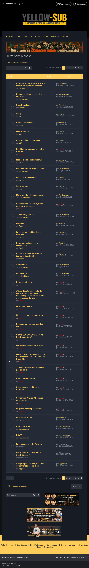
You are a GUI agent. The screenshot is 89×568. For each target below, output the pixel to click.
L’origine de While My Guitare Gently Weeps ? (28, 454)
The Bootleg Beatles (25, 214)
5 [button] (75, 68)
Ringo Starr (83, 545)
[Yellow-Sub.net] (44, 18)
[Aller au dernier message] (66, 84)
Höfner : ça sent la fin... (26, 122)
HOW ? (19, 435)
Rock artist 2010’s (24, 417)
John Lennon (52, 545)
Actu (3, 545)
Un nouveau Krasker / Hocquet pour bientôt (29, 399)
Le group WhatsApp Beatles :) (29, 409)
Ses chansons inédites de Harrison (27, 388)
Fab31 (21, 226)
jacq (20, 116)
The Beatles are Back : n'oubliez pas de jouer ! (30, 368)
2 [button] (66, 68)
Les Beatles (22, 545)
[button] (81, 67)
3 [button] (69, 68)
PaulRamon (23, 99)
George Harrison (68, 545)
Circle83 (22, 88)
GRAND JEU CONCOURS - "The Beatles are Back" (29, 336)
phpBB (13, 563)
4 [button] (72, 68)
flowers (21, 125)
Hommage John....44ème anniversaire (27, 244)
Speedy (22, 108)
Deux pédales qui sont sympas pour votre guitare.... (29, 205)
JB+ (20, 143)
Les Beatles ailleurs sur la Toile (29, 345)
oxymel (21, 163)
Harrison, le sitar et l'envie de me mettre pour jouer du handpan (30, 84)
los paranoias (24, 429)
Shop (39, 547)
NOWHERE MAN (23, 426)
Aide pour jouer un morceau (28, 140)
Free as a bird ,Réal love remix (29, 160)
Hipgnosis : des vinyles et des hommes (29, 95)
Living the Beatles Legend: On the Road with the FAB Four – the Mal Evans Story (30, 356)
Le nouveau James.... (25, 306)
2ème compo (22, 186)
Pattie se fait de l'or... (25, 282)
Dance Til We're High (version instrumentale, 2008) (29, 255)
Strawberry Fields (24, 105)
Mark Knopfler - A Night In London (31, 168)
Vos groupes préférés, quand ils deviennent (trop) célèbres (30, 464)
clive (21, 154)
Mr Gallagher (21, 273)
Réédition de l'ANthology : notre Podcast (30, 150)
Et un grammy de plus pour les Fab (29, 325)
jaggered (22, 469)
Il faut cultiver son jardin (26, 378)
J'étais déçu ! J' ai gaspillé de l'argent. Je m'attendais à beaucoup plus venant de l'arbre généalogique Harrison (30, 294)
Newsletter (48, 547)
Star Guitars (21, 264)
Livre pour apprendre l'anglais (29, 444)
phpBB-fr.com (15, 565)
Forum (11, 545)
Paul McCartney (37, 545)
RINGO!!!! (20, 223)
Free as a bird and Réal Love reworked (28, 233)
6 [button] (78, 68)
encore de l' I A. (22, 131)
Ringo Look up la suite (25, 177)
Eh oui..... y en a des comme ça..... (30, 315)
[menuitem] (21, 3)
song (18, 114)
